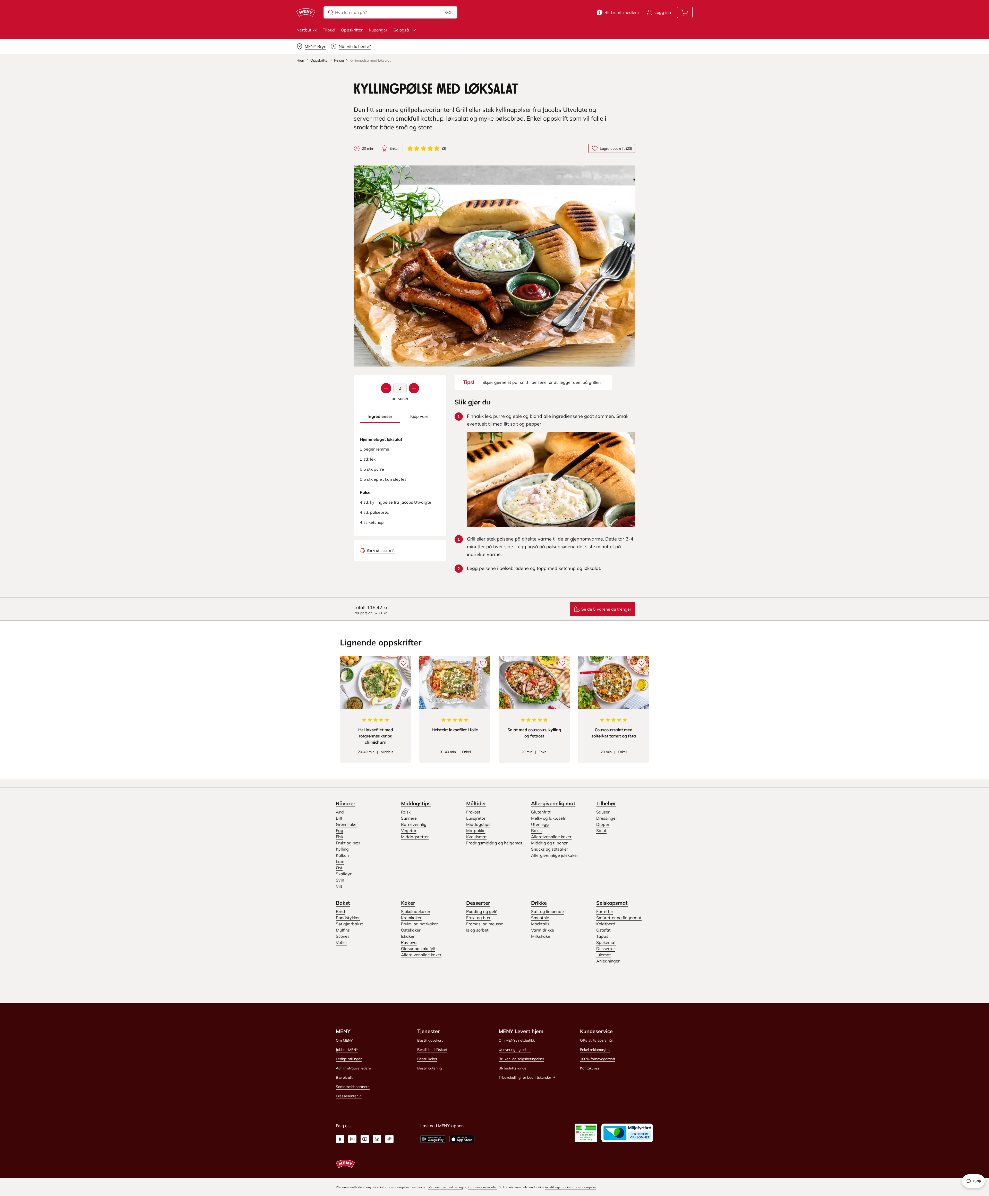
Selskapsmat (612, 903)
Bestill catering (429, 1068)
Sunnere (409, 818)
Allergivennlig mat (553, 803)
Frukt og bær (348, 842)
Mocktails (540, 923)
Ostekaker (411, 930)
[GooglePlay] (432, 1139)
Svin (340, 880)
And (340, 812)
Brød (340, 911)
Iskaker (408, 936)
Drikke (539, 903)
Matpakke (475, 830)
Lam (340, 861)
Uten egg (540, 824)
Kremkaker (411, 917)
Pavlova (409, 942)
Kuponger (378, 29)
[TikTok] (389, 1139)
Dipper (602, 824)
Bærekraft (344, 1077)
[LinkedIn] (377, 1139)
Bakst (536, 830)
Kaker (408, 903)
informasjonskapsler (482, 1187)
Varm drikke (542, 930)
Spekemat (606, 942)
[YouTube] (365, 1139)
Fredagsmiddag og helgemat (494, 842)
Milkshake (540, 936)
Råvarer (345, 803)
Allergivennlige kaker (551, 836)
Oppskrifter (352, 29)
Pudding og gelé (481, 911)
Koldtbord (605, 923)
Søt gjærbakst (349, 923)
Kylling (342, 849)
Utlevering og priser (515, 1049)
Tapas (602, 936)
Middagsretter (415, 836)
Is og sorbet (477, 930)
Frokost (473, 812)
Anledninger (608, 961)
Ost (339, 867)
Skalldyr (344, 873)
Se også (401, 29)
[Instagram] (352, 1139)
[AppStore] (461, 1139)
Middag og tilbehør (549, 842)
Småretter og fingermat (619, 917)
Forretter (604, 911)
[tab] (380, 416)
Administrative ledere (353, 1068)
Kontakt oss (590, 1068)
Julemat (603, 954)
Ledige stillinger (349, 1059)
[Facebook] (340, 1139)
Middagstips (416, 803)
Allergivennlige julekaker (554, 855)
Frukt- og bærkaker (419, 923)
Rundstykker (348, 917)
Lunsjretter (476, 818)
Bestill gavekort (430, 1040)
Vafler (341, 942)
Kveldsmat (476, 836)
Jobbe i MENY (347, 1049)
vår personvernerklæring (445, 1187)
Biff (339, 818)
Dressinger (606, 818)
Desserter (478, 903)
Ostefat (603, 930)
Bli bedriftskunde (512, 1068)
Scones (342, 936)
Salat (601, 830)
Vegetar (408, 830)
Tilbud (329, 29)
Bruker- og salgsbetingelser (521, 1059)
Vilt (339, 886)
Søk (449, 12)
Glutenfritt (541, 812)
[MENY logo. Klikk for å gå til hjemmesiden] (305, 12)
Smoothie (540, 917)
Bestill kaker (427, 1059)
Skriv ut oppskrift (381, 550)
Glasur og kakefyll (418, 948)
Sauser (603, 812)
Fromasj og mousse (484, 923)
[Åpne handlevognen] (685, 12)
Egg (339, 830)
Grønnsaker (347, 824)
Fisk (339, 836)
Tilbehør (606, 803)
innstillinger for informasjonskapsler (570, 1187)
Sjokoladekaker (415, 911)
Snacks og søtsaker (549, 849)
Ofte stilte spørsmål (596, 1040)
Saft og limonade (547, 911)
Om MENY (344, 1040)
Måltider (476, 803)
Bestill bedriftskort (432, 1049)
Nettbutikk (306, 29)
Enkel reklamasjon (595, 1049)
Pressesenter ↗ (349, 1096)
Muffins (343, 930)
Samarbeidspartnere (353, 1086)
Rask (406, 812)
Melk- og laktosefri (549, 818)
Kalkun (342, 855)
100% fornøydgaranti (597, 1059)
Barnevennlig (414, 824)
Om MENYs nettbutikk (517, 1040)
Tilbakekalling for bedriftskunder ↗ (527, 1077)
